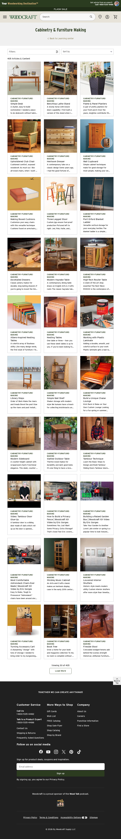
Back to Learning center (62, 38)
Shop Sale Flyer (54, 725)
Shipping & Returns (26, 733)
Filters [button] (12, 51)
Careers (81, 716)
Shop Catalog (53, 730)
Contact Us (22, 728)
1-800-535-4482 (25, 714)
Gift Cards (52, 711)
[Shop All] (5, 17)
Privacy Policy (57, 779)
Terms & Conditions (48, 817)
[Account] (107, 17)
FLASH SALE (60, 9)
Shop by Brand (54, 735)
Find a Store (83, 725)
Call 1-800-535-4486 (104, 5)
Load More (60, 671)
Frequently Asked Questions (30, 738)
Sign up (60, 773)
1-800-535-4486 (25, 722)
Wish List (51, 716)
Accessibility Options (70, 817)
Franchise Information (87, 721)
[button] (87, 51)
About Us (81, 711)
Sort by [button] (66, 51)
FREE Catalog (53, 721)
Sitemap (94, 817)
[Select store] (100, 17)
